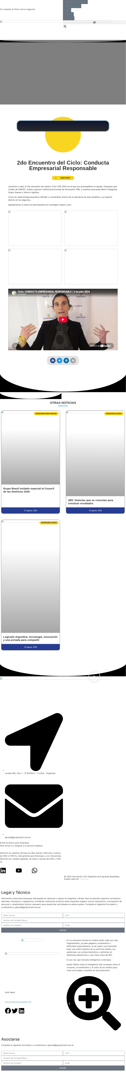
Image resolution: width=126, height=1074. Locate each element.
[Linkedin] (3, 870)
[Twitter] (15, 1011)
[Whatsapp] (34, 870)
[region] (63, 885)
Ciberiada (84, 879)
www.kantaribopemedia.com (18, 1002)
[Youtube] (19, 870)
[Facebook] (8, 1011)
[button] (94, 22)
